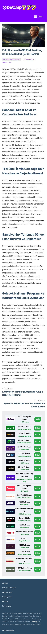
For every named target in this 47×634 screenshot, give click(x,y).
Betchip (5, 583)
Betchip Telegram (8, 630)
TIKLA (37, 428)
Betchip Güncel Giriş (9, 588)
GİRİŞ (38, 419)
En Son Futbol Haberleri (11, 59)
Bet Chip (5, 601)
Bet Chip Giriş (7, 597)
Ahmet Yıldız (6, 63)
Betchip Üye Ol (7, 592)
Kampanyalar (6, 606)
